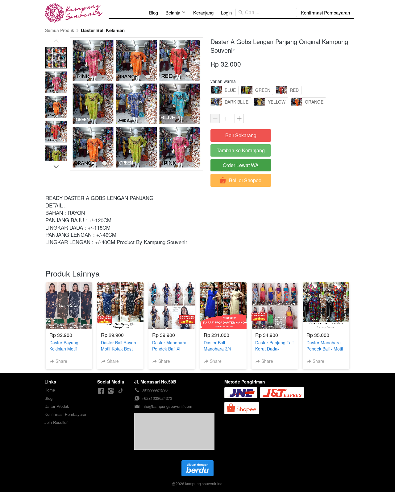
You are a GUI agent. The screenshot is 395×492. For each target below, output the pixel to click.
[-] (101, 391)
